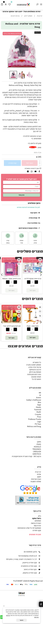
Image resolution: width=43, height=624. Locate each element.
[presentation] (3, 12)
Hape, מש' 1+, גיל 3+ (29, 306)
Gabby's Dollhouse (33, 400)
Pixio (39, 416)
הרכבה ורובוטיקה (35, 369)
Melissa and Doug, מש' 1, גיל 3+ (12, 33)
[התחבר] (5, 4)
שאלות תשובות (35, 481)
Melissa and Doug (34, 426)
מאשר (21, 620)
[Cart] (2, 4)
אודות (39, 474)
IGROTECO (37, 454)
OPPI (39, 442)
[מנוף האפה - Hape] (32, 324)
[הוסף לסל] (19, 316)
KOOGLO (37, 446)
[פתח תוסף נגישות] (41, 604)
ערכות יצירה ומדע (34, 367)
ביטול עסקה (36, 518)
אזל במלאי (37, 32)
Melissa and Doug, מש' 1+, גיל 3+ (32, 260)
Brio (39, 402)
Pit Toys (38, 424)
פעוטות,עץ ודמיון (35, 372)
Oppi (39, 404)
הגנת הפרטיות (36, 479)
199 (33, 286)
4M (40, 392)
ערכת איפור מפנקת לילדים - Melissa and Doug (32, 279)
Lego (39, 421)
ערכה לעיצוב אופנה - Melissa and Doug (11, 279)
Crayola (38, 414)
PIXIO (39, 444)
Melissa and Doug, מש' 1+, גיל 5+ (11, 260)
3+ (29, 143)
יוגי (40, 395)
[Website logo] (23, 4)
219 (33, 333)
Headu (38, 407)
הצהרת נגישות (36, 523)
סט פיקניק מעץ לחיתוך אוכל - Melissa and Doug (11, 327)
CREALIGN (37, 451)
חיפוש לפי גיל (36, 379)
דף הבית (38, 472)
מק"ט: (39, 152)
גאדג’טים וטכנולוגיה (34, 374)
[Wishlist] (9, 4)
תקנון (39, 476)
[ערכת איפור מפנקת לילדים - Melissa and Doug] (32, 273)
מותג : (39, 147)
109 (9, 333)
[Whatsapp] (2, 617)
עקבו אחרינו (37, 530)
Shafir (38, 412)
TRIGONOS (36, 449)
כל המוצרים (37, 362)
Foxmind (37, 409)
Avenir (38, 397)
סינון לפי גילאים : (35, 143)
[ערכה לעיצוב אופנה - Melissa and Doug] (11, 277)
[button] (4, 50)
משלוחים (38, 520)
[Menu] (41, 4)
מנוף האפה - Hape (32, 326)
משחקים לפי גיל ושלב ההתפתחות (29, 528)
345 (39, 156)
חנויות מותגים (36, 377)
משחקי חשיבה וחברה (33, 364)
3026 (35, 152)
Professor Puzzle (34, 419)
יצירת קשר (37, 525)
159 (14, 333)
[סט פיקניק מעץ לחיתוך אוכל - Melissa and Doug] (11, 322)
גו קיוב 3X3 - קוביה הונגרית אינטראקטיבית (26, 456)
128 (12, 286)
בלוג (39, 516)
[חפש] (37, 4)
